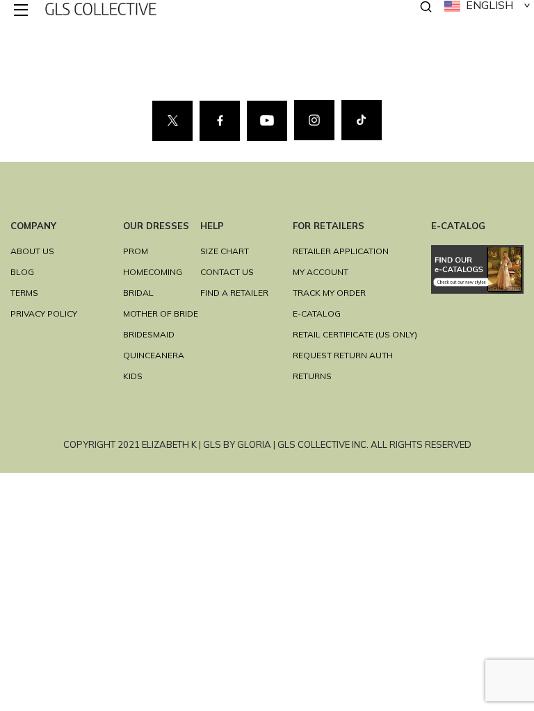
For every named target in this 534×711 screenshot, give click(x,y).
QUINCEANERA (153, 355)
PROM (135, 251)
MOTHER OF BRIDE (160, 313)
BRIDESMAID (149, 334)
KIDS (133, 376)
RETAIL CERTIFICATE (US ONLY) (355, 334)
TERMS (24, 292)
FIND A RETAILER (234, 292)
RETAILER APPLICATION (341, 251)
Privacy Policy (43, 313)
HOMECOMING (152, 272)
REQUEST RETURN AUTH (343, 355)
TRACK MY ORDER (329, 292)
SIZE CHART (224, 251)
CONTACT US (227, 272)
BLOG (22, 272)
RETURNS (312, 376)
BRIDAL (138, 292)
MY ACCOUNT (320, 272)
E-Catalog (317, 313)
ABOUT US (32, 251)
